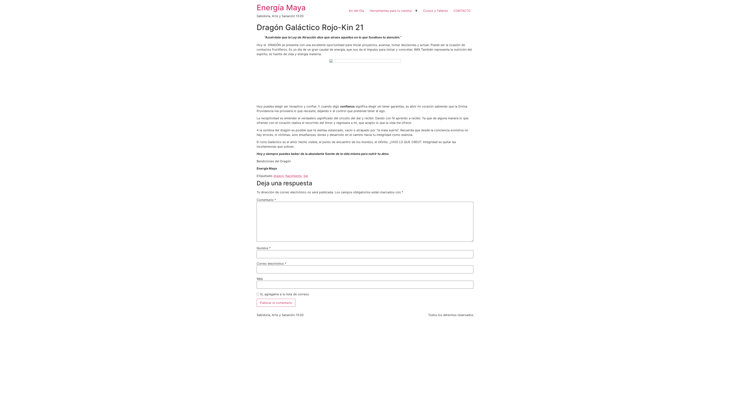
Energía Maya (281, 7)
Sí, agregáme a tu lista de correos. (284, 294)
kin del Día (356, 11)
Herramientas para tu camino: (391, 11)
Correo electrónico (271, 263)
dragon (278, 176)
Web (260, 278)
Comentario (266, 199)
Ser (305, 176)
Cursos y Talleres (435, 11)
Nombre (264, 248)
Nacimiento (293, 176)
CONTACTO (462, 11)
